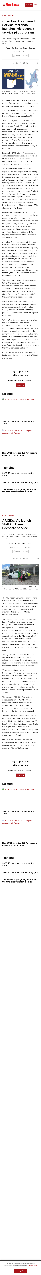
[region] (20, 1267)
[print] (38, 63)
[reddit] (24, 63)
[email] (27, 63)
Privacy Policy (33, 1265)
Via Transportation (25, 543)
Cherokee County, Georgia (25, 48)
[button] (3, 4)
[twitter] (20, 63)
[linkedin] (17, 63)
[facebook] (14, 63)
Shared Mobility (8, 16)
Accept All (20, 1271)
